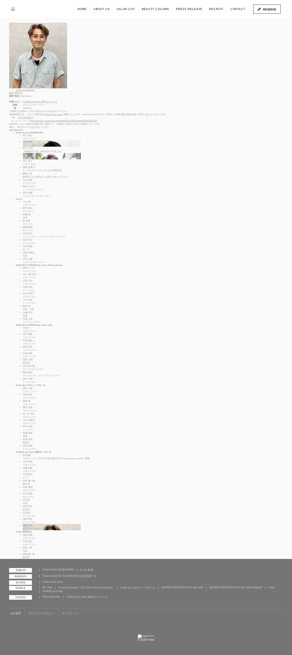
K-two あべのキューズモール (138, 587)
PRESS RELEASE (189, 9)
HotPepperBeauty (25, 90)
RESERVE (269, 9)
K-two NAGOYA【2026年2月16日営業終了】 (69, 576)
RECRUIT (216, 9)
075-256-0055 (25, 117)
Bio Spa (47, 587)
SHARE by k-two (52, 591)
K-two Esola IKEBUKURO (58, 569)
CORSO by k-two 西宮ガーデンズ (40, 101)
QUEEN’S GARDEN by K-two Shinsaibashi (235, 587)
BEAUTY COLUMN (155, 9)
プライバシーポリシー (41, 613)
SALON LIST (126, 9)
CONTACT (237, 9)
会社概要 (15, 613)
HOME (82, 9)
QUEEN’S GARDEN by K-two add (182, 587)
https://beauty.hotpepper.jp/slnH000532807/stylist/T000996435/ (63, 121)
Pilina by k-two (51, 596)
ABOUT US (102, 9)
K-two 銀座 (86, 569)
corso (271, 587)
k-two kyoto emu (53, 114)
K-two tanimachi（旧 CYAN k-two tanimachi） (86, 587)
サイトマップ (70, 613)
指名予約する (16, 93)
